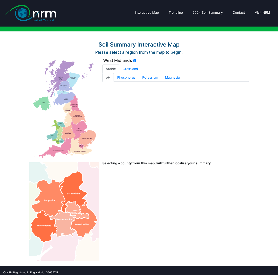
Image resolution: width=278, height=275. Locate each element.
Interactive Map (147, 12)
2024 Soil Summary (208, 12)
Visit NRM (262, 12)
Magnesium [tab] (174, 77)
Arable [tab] (111, 69)
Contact (239, 12)
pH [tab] (108, 77)
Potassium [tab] (150, 77)
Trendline (176, 12)
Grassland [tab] (130, 69)
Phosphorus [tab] (126, 77)
